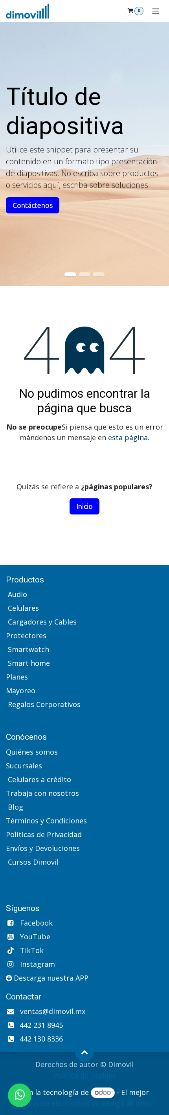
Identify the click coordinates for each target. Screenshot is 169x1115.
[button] (84, 1052)
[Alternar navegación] (155, 10)
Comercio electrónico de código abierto (84, 1103)
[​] (7, 718)
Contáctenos (33, 205)
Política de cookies (84, 1075)
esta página (128, 437)
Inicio (84, 506)
